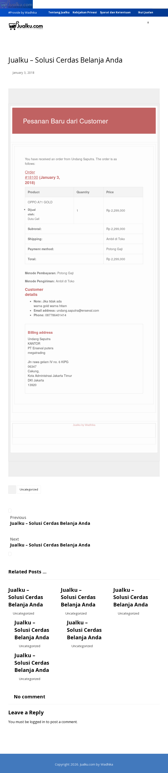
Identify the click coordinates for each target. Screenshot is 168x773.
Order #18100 (31, 174)
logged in (37, 721)
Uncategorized (29, 489)
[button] (155, 26)
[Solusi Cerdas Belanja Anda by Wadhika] (25, 25)
